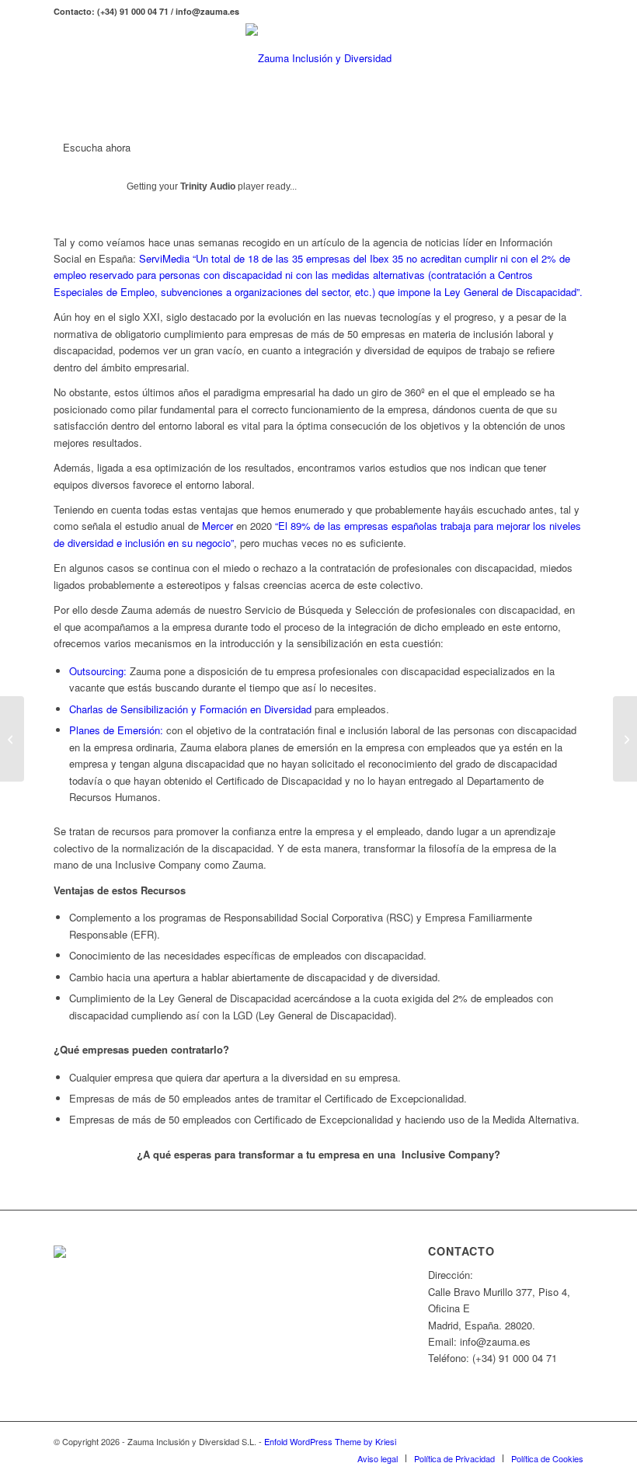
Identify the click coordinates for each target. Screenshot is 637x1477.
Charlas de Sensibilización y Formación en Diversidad (190, 709)
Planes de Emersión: (116, 730)
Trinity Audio (207, 186)
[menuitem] (378, 1458)
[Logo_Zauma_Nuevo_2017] (318, 58)
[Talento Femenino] (625, 739)
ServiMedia (164, 258)
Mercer (217, 525)
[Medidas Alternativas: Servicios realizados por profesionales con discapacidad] (12, 739)
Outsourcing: (98, 671)
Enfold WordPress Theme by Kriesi (330, 1441)
